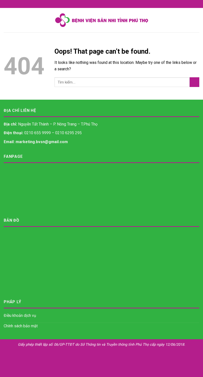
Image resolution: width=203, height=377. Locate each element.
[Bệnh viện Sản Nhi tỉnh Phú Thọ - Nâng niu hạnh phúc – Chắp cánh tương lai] (101, 20)
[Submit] (194, 82)
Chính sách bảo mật (21, 326)
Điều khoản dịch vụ (20, 315)
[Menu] (7, 20)
